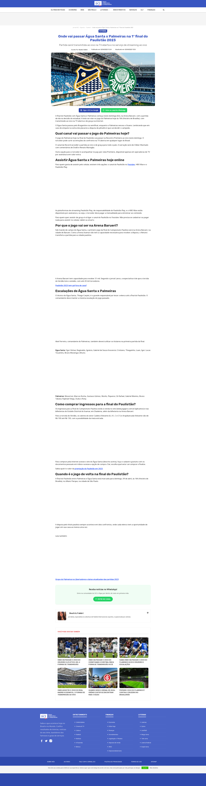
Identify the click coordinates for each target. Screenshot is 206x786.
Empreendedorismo (115, 751)
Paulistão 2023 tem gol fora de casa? (71, 285)
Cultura (78, 730)
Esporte (82, 27)
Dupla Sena (145, 747)
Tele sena (144, 739)
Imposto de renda (114, 743)
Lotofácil (144, 730)
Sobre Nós (51, 761)
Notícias (78, 739)
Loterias (104, 10)
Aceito (145, 768)
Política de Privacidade (113, 761)
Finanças (151, 10)
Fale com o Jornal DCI (87, 761)
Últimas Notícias (58, 10)
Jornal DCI (76, 27)
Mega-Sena (145, 734)
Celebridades (80, 722)
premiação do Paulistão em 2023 (88, 468)
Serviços (133, 10)
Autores (67, 761)
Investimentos (119, 10)
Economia (73, 10)
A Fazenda (79, 743)
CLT (142, 10)
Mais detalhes (154, 767)
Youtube (131, 164)
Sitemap (154, 761)
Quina (143, 726)
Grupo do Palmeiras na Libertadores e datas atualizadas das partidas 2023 (87, 579)
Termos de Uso (136, 761)
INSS (82, 10)
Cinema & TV (80, 726)
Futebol (88, 27)
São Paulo (92, 10)
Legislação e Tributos (115, 739)
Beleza (78, 747)
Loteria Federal (146, 743)
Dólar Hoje (112, 726)
